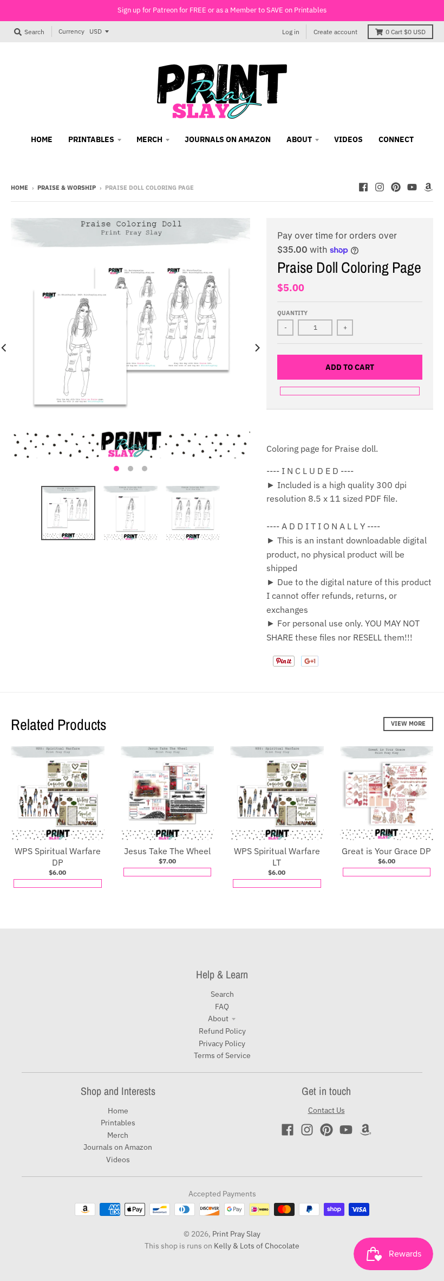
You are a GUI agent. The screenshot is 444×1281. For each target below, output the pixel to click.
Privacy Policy (222, 1043)
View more (408, 723)
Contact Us (326, 1110)
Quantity (292, 313)
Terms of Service (222, 1055)
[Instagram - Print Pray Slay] (379, 187)
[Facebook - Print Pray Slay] (363, 187)
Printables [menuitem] (91, 139)
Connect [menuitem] (396, 139)
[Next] (256, 347)
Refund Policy (222, 1031)
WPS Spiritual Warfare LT (277, 857)
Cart (406, 32)
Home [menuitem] (42, 139)
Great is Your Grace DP (386, 851)
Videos (118, 1159)
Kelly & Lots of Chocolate (256, 1246)
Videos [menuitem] (348, 139)
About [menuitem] (299, 139)
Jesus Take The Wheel (167, 851)
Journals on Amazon (117, 1147)
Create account (335, 32)
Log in (290, 32)
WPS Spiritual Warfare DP (58, 857)
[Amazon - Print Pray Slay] (428, 187)
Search (222, 994)
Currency (71, 31)
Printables (118, 1123)
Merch (117, 1135)
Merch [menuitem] (149, 139)
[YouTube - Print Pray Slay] (412, 187)
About (218, 1018)
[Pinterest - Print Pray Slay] (396, 187)
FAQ (222, 1006)
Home (19, 187)
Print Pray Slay (236, 1234)
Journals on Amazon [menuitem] (228, 139)
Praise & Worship (66, 187)
